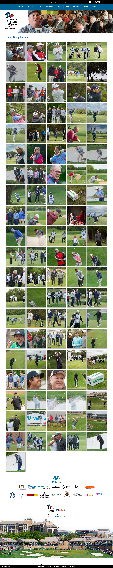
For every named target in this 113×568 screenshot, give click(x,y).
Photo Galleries (41, 566)
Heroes (59, 6)
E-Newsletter (72, 566)
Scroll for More (7, 566)
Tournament (20, 6)
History (94, 6)
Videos (49, 566)
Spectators (30, 6)
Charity (86, 6)
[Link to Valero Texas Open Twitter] (92, 2)
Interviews (64, 566)
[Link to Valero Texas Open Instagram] (95, 2)
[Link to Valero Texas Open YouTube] (99, 2)
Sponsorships (49, 6)
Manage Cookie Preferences (59, 516)
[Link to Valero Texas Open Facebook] (90, 2)
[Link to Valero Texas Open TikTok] (97, 2)
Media (67, 6)
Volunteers (76, 6)
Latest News (56, 566)
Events (39, 6)
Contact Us (106, 2)
